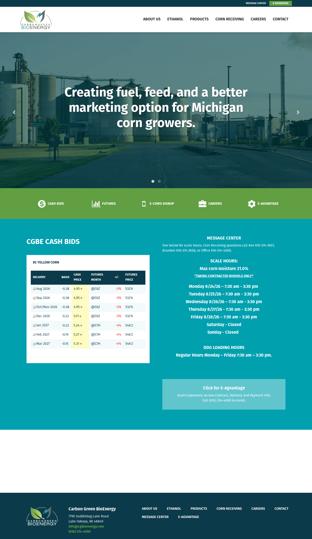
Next (291, 110)
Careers (258, 19)
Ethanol (175, 19)
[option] (156, 110)
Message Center (155, 517)
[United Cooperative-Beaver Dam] (46, 19)
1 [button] (153, 181)
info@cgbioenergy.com (86, 526)
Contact (280, 19)
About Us (151, 19)
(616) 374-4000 (80, 531)
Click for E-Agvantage (224, 388)
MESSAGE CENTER (256, 3)
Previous (21, 110)
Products (199, 19)
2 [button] (159, 181)
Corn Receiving (229, 19)
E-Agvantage (188, 517)
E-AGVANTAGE (280, 3)
